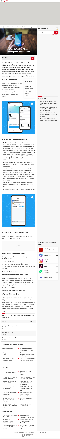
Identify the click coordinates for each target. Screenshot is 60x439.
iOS (19, 238)
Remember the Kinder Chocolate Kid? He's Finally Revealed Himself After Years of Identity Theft (49, 109)
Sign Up (16, 432)
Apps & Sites (7, 27)
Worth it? (28, 96)
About (28, 84)
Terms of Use (24, 432)
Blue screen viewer (25, 353)
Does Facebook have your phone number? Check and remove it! (10, 427)
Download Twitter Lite (7, 332)
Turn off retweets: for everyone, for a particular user (10, 405)
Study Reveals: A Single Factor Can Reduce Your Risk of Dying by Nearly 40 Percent (48, 103)
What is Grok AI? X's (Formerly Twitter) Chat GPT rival (9, 400)
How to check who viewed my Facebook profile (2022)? (27, 427)
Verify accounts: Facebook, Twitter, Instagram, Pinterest (27, 421)
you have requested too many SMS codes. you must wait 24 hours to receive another (16, 326)
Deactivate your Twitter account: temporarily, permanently (26, 382)
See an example (55, 34)
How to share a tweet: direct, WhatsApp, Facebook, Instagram (26, 394)
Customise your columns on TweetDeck (27, 404)
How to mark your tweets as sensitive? (10, 387)
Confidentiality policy (32, 432)
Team (20, 432)
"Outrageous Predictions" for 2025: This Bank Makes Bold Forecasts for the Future (48, 114)
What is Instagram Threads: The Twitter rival (27, 416)
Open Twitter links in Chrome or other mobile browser (26, 373)
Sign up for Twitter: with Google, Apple (9, 382)
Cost (27, 93)
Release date (29, 89)
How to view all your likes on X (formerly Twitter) (10, 371)
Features (28, 86)
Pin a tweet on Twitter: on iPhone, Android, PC (10, 377)
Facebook (4, 328)
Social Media (4, 30)
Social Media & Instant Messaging (25, 27)
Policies (44, 432)
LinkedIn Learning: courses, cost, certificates (27, 359)
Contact (39, 432)
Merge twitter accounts (9, 353)
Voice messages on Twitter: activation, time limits (27, 377)
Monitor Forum (29, 350)
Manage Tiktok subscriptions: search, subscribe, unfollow (9, 421)
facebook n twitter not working (9, 337)
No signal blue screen (26, 348)
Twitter (10, 30)
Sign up (28, 91)
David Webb (5, 57)
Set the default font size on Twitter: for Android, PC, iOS (27, 388)
